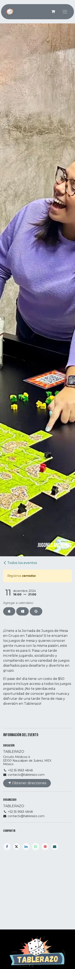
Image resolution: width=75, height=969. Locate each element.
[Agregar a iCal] (9, 611)
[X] (16, 846)
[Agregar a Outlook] (22, 611)
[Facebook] (7, 846)
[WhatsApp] (35, 846)
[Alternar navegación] (65, 12)
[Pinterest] (45, 846)
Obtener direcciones (28, 783)
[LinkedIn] (26, 846)
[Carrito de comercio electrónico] (53, 11)
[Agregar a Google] (36, 611)
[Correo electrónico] (55, 846)
